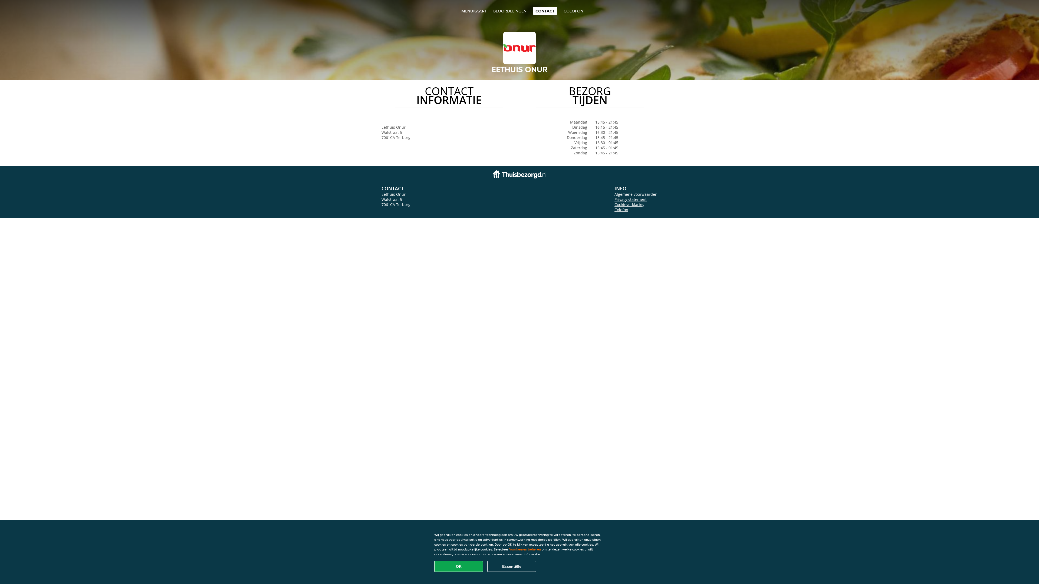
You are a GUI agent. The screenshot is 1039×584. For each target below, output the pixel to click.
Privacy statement (630, 199)
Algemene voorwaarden (635, 194)
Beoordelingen (510, 11)
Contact (545, 11)
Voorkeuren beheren (525, 549)
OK (459, 566)
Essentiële (511, 566)
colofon (573, 11)
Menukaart (474, 11)
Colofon (621, 209)
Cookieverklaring (629, 204)
